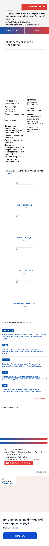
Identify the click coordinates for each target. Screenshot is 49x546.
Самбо (10, 173)
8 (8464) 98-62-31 (18, 455)
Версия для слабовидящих (20, 463)
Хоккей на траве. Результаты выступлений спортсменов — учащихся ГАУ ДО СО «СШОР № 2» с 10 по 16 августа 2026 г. (24, 337)
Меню (36, 30)
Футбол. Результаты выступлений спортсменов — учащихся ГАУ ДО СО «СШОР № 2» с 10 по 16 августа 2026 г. (22, 351)
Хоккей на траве (8, 330)
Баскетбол (6, 360)
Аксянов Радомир (24, 271)
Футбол (5, 345)
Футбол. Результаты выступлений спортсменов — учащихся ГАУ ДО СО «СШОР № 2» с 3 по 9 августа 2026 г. (24, 378)
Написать (20, 536)
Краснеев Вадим (24, 238)
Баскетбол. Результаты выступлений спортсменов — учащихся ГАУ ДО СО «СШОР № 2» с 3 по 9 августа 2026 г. (24, 365)
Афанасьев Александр (24, 303)
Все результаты (40, 398)
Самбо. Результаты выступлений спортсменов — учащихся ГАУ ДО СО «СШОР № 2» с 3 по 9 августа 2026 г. (24, 391)
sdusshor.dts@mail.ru (18, 457)
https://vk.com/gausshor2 (31, 459)
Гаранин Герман (24, 205)
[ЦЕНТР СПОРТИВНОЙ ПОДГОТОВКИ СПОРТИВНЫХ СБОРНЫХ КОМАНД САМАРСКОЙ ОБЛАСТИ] (39, 472)
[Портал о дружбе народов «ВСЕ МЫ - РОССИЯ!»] (44, 472)
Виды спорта (12, 30)
